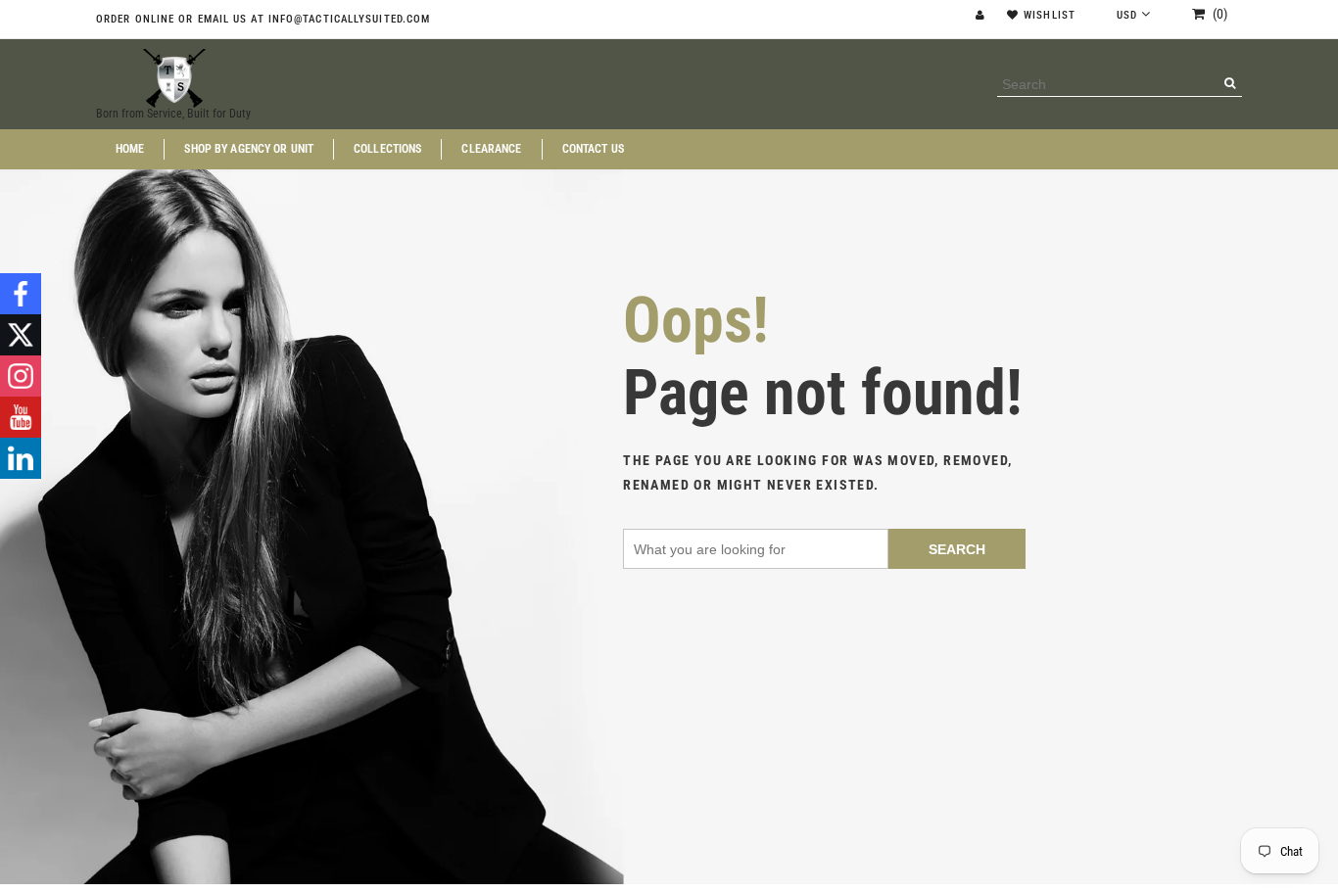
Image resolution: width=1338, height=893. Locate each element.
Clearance (491, 149)
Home (130, 149)
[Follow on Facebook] (20, 293)
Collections (387, 149)
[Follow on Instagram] (20, 376)
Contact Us (593, 149)
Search (957, 549)
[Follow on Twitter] (20, 334)
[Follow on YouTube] (20, 417)
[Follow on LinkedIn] (20, 458)
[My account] (982, 15)
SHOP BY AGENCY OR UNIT (248, 149)
